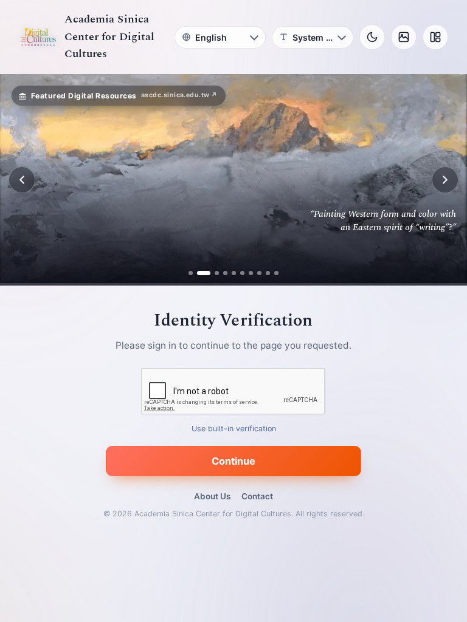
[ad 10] (276, 273)
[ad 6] (242, 273)
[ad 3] (212, 273)
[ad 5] (234, 273)
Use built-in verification (234, 429)
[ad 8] (259, 273)
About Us (212, 496)
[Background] (404, 37)
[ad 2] (199, 273)
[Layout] (435, 37)
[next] (445, 179)
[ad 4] (225, 273)
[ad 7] (251, 273)
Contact (257, 496)
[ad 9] (268, 273)
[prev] (22, 179)
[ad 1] (191, 273)
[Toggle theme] (372, 37)
